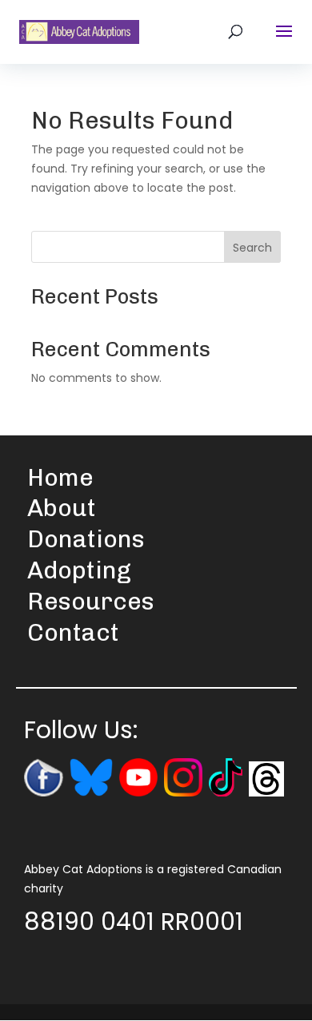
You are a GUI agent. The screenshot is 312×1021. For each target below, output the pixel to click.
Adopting (79, 570)
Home (60, 477)
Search (252, 248)
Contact (73, 632)
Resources (90, 601)
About (61, 508)
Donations (86, 539)
